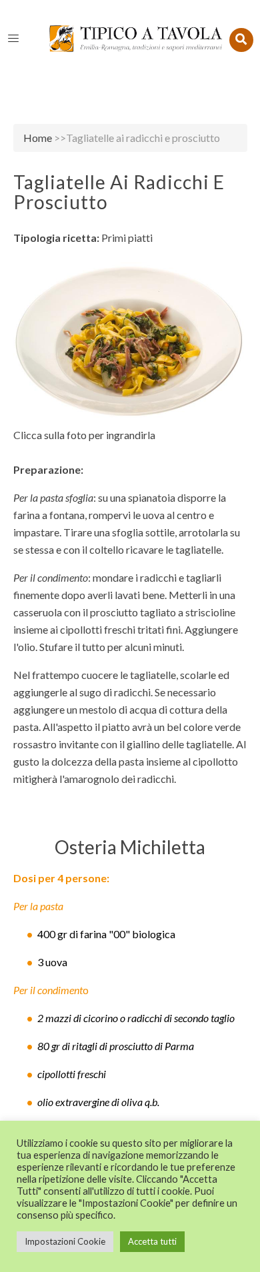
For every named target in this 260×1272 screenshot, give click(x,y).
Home (37, 137)
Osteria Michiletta (130, 847)
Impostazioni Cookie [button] (65, 1241)
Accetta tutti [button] (152, 1241)
